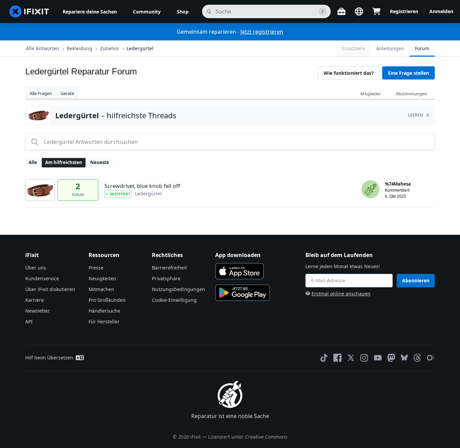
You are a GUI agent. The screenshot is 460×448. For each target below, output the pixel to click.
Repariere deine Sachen (90, 11)
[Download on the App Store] (239, 271)
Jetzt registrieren (261, 31)
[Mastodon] (391, 358)
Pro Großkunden (107, 300)
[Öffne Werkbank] (341, 11)
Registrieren (404, 11)
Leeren (415, 115)
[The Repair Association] (431, 358)
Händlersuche (104, 311)
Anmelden (441, 11)
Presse (96, 267)
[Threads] (417, 358)
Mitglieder (370, 94)
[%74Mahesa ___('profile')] (370, 189)
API (29, 321)
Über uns (35, 267)
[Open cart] (376, 11)
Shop (183, 11)
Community (147, 11)
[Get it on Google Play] (242, 293)
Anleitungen (390, 48)
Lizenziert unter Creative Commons (248, 437)
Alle (33, 162)
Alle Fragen (41, 93)
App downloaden (238, 255)
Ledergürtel (140, 48)
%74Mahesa (398, 184)
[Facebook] (337, 358)
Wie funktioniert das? (349, 73)
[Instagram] (364, 358)
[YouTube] (378, 358)
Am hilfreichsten (63, 162)
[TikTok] (324, 358)
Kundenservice (42, 278)
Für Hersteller (104, 321)
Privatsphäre (166, 278)
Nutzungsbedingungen (178, 289)
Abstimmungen (411, 94)
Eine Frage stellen (408, 73)
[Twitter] (351, 358)
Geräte (67, 93)
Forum (422, 48)
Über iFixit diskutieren (50, 289)
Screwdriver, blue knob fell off (142, 186)
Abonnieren (415, 280)
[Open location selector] (359, 11)
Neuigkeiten (102, 278)
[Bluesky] (404, 357)
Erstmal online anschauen (340, 293)
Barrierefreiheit (169, 267)
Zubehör (109, 48)
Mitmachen (101, 289)
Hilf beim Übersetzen (49, 357)
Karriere (34, 300)
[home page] (29, 11)
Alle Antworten (42, 48)
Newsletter (37, 311)
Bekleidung (79, 48)
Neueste (99, 162)
